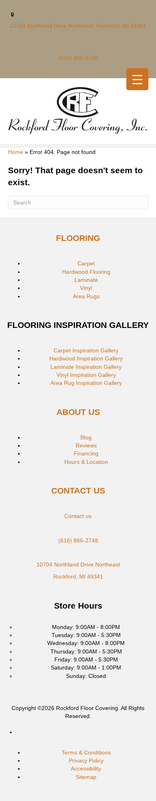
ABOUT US (78, 412)
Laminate (86, 280)
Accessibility (86, 768)
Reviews (86, 445)
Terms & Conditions (86, 752)
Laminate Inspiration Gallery (86, 367)
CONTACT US (78, 490)
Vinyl (86, 288)
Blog (86, 437)
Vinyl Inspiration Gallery (86, 375)
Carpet (86, 263)
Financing (86, 453)
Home (15, 152)
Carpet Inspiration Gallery (86, 350)
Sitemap (86, 777)
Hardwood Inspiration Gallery (86, 358)
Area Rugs (86, 296)
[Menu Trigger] (137, 79)
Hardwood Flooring (86, 272)
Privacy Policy (86, 760)
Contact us (78, 516)
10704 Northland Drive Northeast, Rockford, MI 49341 (78, 25)
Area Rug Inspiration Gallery (86, 383)
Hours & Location (86, 462)
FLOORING (78, 238)
